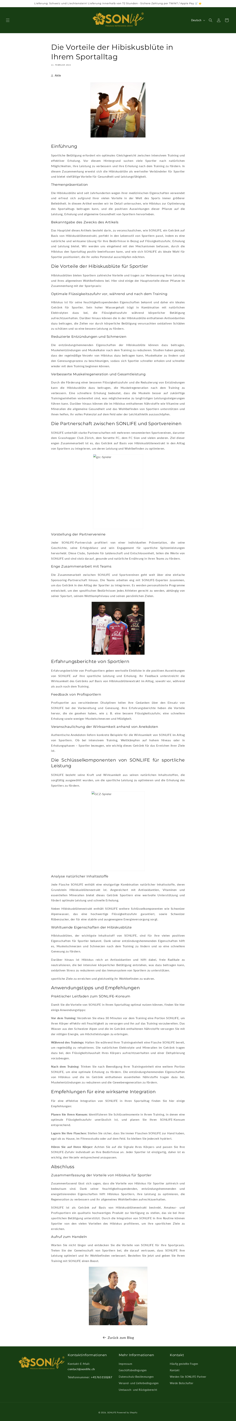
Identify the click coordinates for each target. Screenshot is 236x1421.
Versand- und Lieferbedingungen (139, 1383)
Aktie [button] (58, 75)
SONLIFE (111, 1412)
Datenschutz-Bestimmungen (136, 1376)
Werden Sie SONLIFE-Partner (188, 1376)
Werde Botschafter (181, 1383)
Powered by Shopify (127, 1412)
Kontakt (174, 1370)
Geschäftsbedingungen (133, 1370)
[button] (8, 20)
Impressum (125, 1363)
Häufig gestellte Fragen (184, 1363)
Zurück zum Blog (121, 1338)
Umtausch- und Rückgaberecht (138, 1389)
